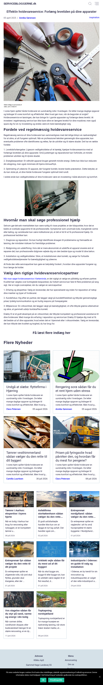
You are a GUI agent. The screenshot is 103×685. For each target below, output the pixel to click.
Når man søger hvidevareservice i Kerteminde (25, 278)
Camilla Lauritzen (14, 478)
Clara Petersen (13, 409)
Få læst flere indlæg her (51, 333)
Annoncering (71, 660)
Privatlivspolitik (56, 680)
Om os (71, 664)
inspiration (94, 17)
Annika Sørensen (27, 18)
